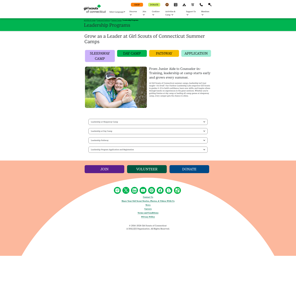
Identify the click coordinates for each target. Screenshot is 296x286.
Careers (148, 209)
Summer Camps (116, 20)
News (148, 205)
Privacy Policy (148, 217)
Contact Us (148, 197)
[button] (167, 6)
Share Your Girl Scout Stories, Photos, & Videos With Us (148, 201)
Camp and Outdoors (103, 20)
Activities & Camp (89, 20)
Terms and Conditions (148, 213)
